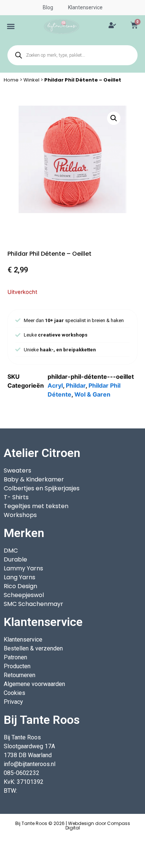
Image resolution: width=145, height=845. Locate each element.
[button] (11, 26)
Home (11, 79)
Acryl (55, 385)
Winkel (31, 79)
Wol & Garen (92, 394)
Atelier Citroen (42, 453)
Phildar (76, 385)
